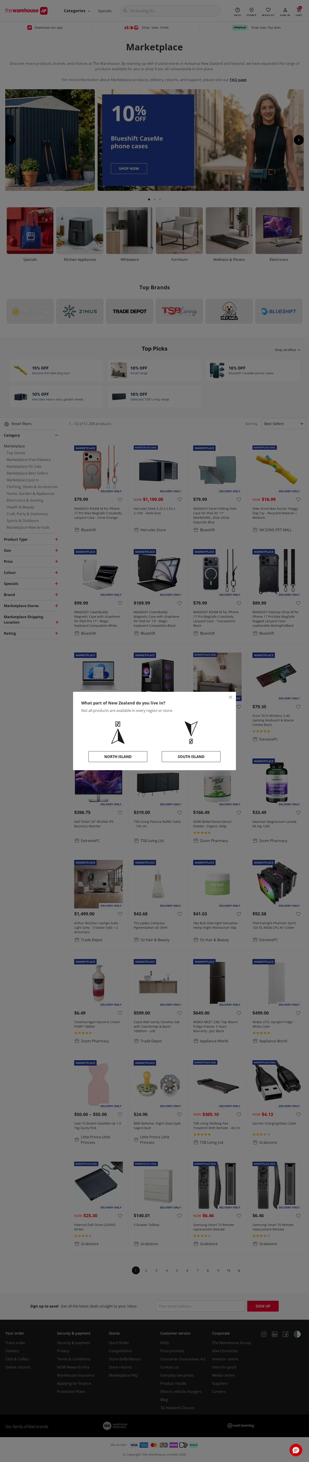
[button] (296, 1450)
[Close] (230, 697)
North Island (118, 756)
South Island (191, 756)
